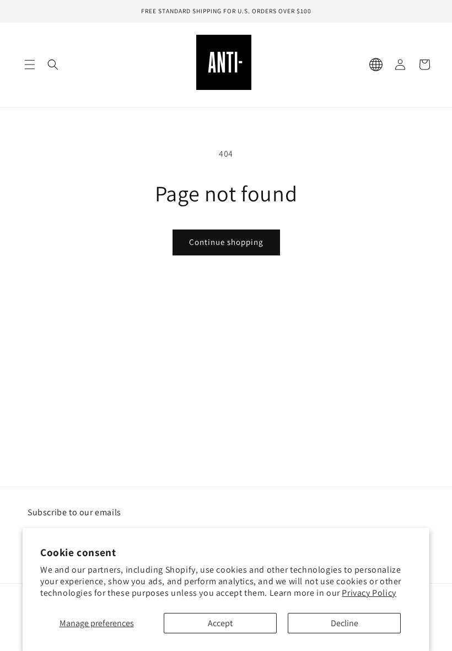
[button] (30, 64)
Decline (344, 623)
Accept (220, 623)
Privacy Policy (369, 593)
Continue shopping (226, 242)
